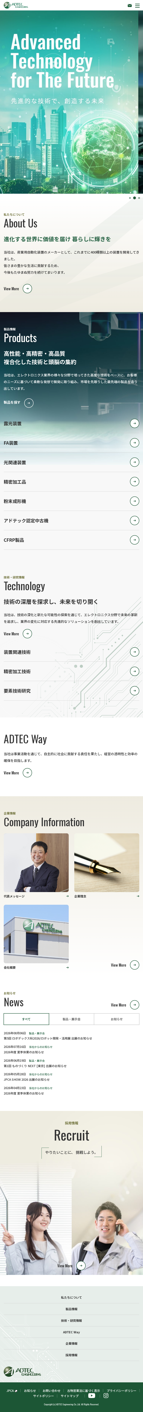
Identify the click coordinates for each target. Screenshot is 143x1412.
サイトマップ (71, 1396)
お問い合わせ (52, 1390)
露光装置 (13, 423)
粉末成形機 (15, 501)
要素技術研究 (17, 690)
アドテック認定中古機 (26, 520)
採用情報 (71, 1355)
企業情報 (71, 1343)
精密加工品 (15, 481)
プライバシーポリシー (121, 1390)
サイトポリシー (43, 1396)
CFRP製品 (14, 540)
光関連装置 (15, 462)
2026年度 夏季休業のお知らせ (24, 1052)
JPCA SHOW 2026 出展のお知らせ (27, 1079)
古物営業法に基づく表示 (83, 1390)
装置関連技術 (17, 652)
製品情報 (71, 1309)
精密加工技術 (17, 671)
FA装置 (11, 442)
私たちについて (71, 1297)
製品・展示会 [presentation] (71, 1019)
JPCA (10, 1390)
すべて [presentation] (26, 1019)
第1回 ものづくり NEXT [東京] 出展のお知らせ (35, 1066)
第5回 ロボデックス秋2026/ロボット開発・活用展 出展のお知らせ (48, 1038)
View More (11, 288)
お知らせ (30, 1390)
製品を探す (12, 402)
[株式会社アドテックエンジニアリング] (16, 4)
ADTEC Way (71, 1332)
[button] (137, 5)
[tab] (26, 1019)
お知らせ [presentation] (117, 1019)
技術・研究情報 (71, 1320)
